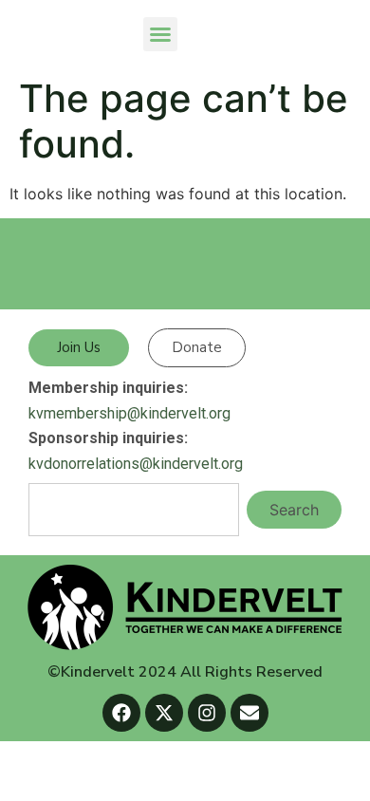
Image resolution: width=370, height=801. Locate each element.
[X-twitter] (164, 713)
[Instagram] (207, 713)
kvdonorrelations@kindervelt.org (135, 464)
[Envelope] (249, 713)
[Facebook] (121, 713)
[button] (160, 34)
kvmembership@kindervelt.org (129, 413)
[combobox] (133, 509)
